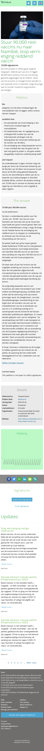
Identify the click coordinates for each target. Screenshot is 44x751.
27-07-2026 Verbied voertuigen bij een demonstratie (21, 675)
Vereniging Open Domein (22, 742)
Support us (24, 707)
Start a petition (6, 702)
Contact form (6, 724)
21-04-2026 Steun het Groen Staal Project (17, 685)
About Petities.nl (26, 705)
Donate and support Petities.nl (22, 715)
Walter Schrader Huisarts (13, 363)
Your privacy (24, 702)
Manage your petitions (9, 710)
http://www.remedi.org (27, 421)
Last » (34, 662)
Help (2, 700)
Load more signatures (22, 499)
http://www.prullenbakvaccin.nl (30, 419)
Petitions (4, 705)
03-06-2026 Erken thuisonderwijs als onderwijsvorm (21, 678)
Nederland (22, 399)
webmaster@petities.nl (9, 726)
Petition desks (6, 707)
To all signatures (22, 506)
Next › (29, 662)
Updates (23, 700)
